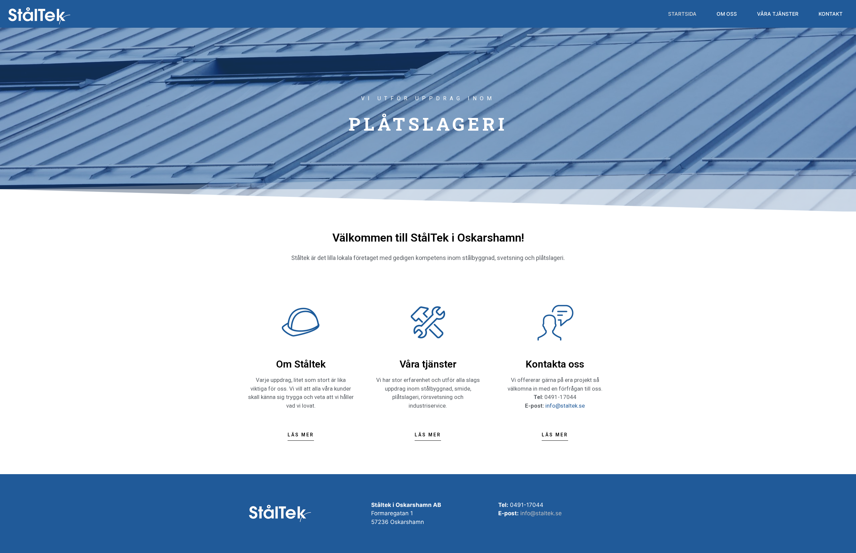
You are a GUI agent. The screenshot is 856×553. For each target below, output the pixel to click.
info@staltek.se (565, 405)
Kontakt (831, 14)
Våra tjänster (777, 14)
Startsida (682, 14)
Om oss (727, 14)
